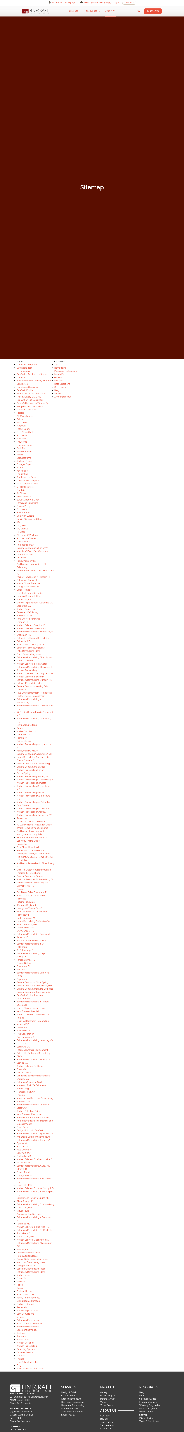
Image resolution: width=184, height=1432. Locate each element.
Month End (59, 374)
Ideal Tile (21, 438)
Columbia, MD (24, 1153)
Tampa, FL (22, 1043)
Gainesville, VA (24, 741)
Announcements (62, 397)
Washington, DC (25, 1249)
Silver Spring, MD (25, 1201)
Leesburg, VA (23, 1046)
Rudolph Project (25, 461)
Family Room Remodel (28, 1297)
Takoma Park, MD (25, 927)
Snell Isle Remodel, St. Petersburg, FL (35, 879)
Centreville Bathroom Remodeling (33, 1075)
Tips (56, 364)
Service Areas (23, 1339)
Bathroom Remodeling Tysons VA (33, 1140)
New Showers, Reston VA (29, 1114)
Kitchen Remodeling (27, 1346)
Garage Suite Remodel (28, 586)
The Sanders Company (28, 480)
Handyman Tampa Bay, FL (30, 908)
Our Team (21, 557)
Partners (21, 1355)
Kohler (20, 454)
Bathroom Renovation (28, 1320)
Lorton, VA (22, 1108)
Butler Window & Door (28, 499)
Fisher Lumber (24, 496)
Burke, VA (21, 1069)
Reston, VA (22, 738)
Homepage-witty (25, 545)
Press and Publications (65, 371)
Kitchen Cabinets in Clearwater (32, 664)
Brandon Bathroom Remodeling (32, 940)
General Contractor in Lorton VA (32, 548)
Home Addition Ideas (27, 1256)
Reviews (21, 1333)
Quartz (20, 728)
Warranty (21, 1336)
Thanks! (20, 1359)
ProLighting (22, 474)
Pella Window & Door (27, 483)
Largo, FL (21, 976)
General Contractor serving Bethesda (35, 989)
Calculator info (24, 458)
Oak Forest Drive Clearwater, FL (32, 892)
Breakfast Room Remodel (30, 593)
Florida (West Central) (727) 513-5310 (101, 3)
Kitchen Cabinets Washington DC (33, 1240)
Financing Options (26, 1349)
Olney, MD (22, 1169)
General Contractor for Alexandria (33, 992)
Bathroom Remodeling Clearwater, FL (35, 667)
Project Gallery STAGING (29, 397)
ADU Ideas (22, 969)
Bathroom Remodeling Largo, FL (33, 972)
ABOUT (110, 11)
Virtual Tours (23, 1211)
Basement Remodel (27, 1330)
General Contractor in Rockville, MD (34, 985)
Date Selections (62, 384)
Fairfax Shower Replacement (31, 696)
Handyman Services (27, 561)
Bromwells (22, 509)
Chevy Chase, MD (25, 931)
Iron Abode (22, 471)
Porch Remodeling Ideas (29, 654)
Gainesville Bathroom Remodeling (34, 1053)
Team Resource (24, 1127)
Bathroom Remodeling (28, 1326)
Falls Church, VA (24, 1149)
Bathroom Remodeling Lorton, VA (33, 1104)
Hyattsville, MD (24, 1185)
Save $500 (22, 1005)
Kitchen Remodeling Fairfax (30, 792)
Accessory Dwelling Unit (29, 1214)
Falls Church (23, 805)
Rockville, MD (23, 1233)
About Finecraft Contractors (31, 1368)
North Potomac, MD (27, 918)
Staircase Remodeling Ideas (30, 644)
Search (20, 467)
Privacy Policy (23, 506)
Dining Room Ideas (26, 1265)
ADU (19, 522)
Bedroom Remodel (26, 1304)
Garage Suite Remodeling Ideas (32, 1259)
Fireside (20, 413)
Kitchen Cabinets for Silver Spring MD (35, 1188)
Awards (58, 393)
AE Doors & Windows (27, 535)
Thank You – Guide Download (31, 821)
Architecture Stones (26, 538)
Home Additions (25, 554)
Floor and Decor (25, 445)
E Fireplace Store (25, 487)
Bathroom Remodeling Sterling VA (34, 1059)
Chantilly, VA (23, 1079)
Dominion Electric (25, 516)
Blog (19, 1365)
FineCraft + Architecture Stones (32, 374)
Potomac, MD (23, 1223)
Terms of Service (25, 1352)
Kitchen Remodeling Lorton (30, 770)
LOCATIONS (129, 2)
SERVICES (75, 11)
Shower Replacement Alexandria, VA (35, 602)
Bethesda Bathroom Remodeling (33, 638)
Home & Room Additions (29, 596)
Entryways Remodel (27, 580)
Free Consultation (25, 1034)
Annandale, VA (24, 599)
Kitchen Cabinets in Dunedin (30, 676)
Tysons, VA (22, 1143)
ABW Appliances (25, 416)
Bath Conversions (25, 1314)
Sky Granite (22, 528)
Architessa (22, 435)
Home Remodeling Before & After (33, 921)
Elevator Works (24, 512)
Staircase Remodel (26, 1294)
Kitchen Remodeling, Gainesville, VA (34, 815)
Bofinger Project (24, 464)
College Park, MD (25, 1175)
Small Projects (24, 1146)
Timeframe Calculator (27, 387)
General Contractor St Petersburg (33, 763)
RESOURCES (93, 11)
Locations (22, 377)
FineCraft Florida (25, 390)
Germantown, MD (25, 1037)
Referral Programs (26, 902)
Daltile (20, 419)
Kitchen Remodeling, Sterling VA (32, 776)
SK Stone (21, 493)
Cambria (21, 490)
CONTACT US (153, 11)
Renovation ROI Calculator (30, 400)
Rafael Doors (23, 429)
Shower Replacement (27, 1310)
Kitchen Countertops (27, 609)
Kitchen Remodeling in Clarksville (33, 808)
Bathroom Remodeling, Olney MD (33, 1166)
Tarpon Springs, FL (26, 960)
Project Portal (23, 1172)
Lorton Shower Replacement (31, 1008)
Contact (21, 889)
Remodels (22, 1307)
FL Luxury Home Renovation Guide (34, 824)
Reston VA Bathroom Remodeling (33, 1117)
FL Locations (23, 371)
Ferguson (21, 525)
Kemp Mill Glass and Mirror (30, 406)
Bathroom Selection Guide (30, 1082)
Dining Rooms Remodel (28, 1301)
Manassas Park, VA (26, 1092)
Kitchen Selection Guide (28, 1111)
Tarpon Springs (24, 773)
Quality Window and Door (29, 519)
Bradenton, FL (24, 635)
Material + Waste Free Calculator (32, 551)
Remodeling (60, 368)
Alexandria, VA (24, 1030)
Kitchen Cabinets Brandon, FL (31, 625)
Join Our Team (24, 1072)
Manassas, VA (23, 1101)
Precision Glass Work (27, 409)
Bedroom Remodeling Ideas (31, 647)
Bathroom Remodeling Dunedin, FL (34, 680)
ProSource (22, 442)
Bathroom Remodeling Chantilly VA (34, 657)
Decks (20, 1288)
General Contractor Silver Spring (32, 982)
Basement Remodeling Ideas (31, 1268)
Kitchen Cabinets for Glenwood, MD (34, 1159)
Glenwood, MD (24, 1162)
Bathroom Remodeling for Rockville (34, 1230)
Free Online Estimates (27, 1362)
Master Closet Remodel (28, 583)
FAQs (19, 1056)
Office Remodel (24, 590)
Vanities (20, 1317)
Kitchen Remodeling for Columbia (33, 802)
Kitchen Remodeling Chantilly (31, 812)
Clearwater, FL (24, 966)
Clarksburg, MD (24, 1207)
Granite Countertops (27, 725)
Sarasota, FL (23, 937)
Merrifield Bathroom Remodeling (33, 1021)
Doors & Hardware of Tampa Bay (33, 403)
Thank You (22, 1278)
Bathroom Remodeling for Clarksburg (35, 1204)
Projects (21, 1095)
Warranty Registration (27, 905)
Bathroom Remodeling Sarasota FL (34, 934)
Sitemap (21, 1281)
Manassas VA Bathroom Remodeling (35, 1098)
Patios (20, 1285)
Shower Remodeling (27, 670)
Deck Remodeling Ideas (28, 1252)
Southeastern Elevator (28, 477)
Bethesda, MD (24, 641)
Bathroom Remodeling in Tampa (33, 1001)
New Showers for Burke (28, 619)
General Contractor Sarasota (31, 767)
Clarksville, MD (24, 1156)
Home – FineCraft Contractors (32, 393)
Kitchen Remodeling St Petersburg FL (35, 779)
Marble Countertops (27, 731)
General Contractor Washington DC (34, 754)
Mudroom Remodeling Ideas (31, 1262)
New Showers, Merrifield (28, 1011)
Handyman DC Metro (27, 750)
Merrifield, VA (23, 1024)
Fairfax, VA (22, 1027)
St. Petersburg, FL (25, 950)
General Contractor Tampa (30, 876)
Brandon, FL (23, 622)
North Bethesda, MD (27, 924)
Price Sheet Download (28, 847)
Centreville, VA (24, 734)
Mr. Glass (21, 532)
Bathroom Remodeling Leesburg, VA (35, 1040)
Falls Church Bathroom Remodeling (34, 693)
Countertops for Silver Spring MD (33, 1198)
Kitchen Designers (25, 1343)
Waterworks (23, 422)
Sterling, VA (22, 1063)
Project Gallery (24, 963)
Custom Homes (24, 1291)
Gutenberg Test (24, 368)
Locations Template (27, 364)
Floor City (21, 425)
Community (60, 387)
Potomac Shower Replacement (32, 1050)
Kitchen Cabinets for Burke (30, 1066)
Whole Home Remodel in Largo (32, 828)
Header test (22, 844)
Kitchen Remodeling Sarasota (31, 783)
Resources (22, 818)
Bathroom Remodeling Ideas (31, 1272)
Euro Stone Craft (25, 432)
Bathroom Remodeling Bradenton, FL (35, 631)
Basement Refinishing (27, 612)
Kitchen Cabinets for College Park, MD (35, 673)
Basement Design (25, 615)
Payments (22, 979)
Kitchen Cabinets (25, 660)
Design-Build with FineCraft (30, 1130)
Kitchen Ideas (23, 1275)
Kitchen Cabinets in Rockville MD (33, 1227)
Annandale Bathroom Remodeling (34, 1137)
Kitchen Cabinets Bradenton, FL (32, 628)
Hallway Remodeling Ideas (30, 683)
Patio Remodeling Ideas (28, 651)
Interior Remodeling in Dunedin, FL (34, 577)
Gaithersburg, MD (25, 1236)
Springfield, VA (24, 606)
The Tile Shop (23, 541)
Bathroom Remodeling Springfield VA (35, 1133)
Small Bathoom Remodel (29, 1323)
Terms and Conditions (27, 503)
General (58, 377)
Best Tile (21, 448)
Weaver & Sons (24, 451)
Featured (58, 380)
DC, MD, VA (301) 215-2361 (64, 3)
